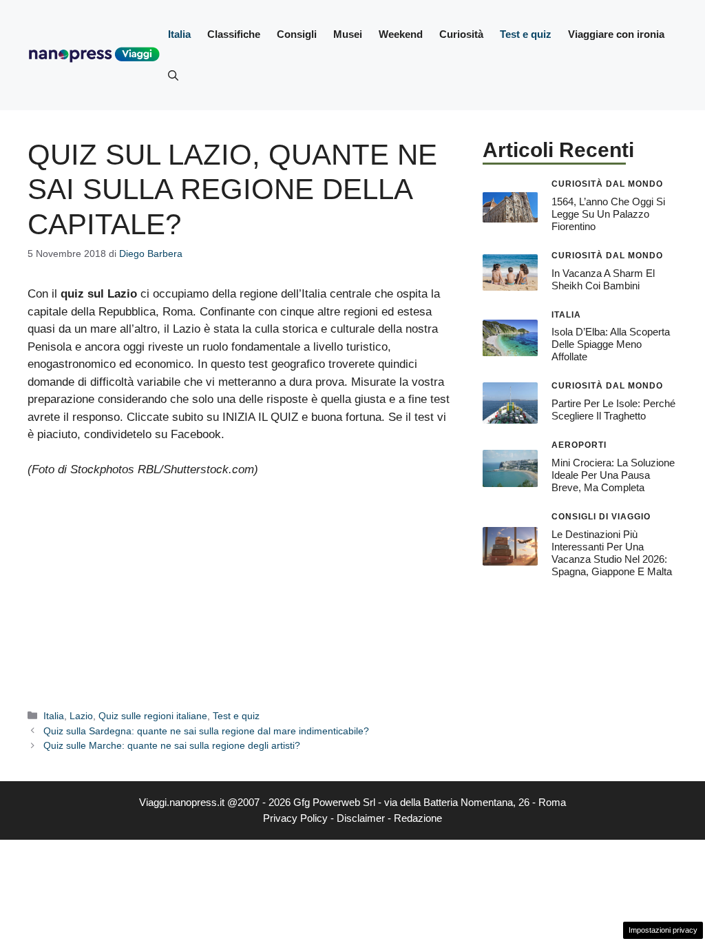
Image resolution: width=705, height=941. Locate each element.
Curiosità (461, 34)
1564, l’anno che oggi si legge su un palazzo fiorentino (608, 214)
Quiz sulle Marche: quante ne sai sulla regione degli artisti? (171, 745)
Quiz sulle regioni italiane (152, 715)
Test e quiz (525, 34)
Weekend (401, 34)
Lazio (81, 715)
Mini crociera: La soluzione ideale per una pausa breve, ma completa (613, 475)
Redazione (418, 818)
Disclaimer (361, 818)
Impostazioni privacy (663, 930)
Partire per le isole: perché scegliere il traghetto (613, 409)
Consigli (297, 34)
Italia (179, 34)
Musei (347, 34)
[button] (173, 75)
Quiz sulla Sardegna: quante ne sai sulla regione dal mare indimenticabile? (206, 730)
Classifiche (233, 34)
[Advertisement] (241, 592)
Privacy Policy (295, 818)
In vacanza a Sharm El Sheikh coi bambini (603, 279)
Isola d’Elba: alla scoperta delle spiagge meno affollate (610, 344)
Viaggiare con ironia (616, 34)
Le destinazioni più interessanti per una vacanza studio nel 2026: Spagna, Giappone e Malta (611, 552)
